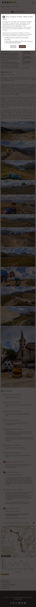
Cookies (8, 39)
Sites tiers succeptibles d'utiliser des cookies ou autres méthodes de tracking (19, 42)
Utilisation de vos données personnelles (17, 37)
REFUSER (13, 46)
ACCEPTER (22, 46)
